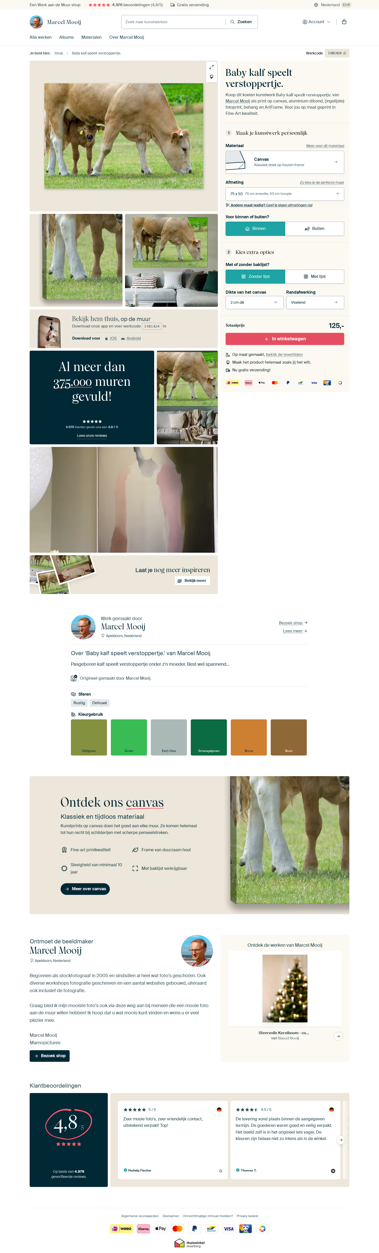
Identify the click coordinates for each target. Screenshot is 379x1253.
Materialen (91, 37)
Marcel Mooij (64, 22)
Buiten (318, 228)
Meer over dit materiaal (325, 145)
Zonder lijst (259, 276)
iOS (113, 338)
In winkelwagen (289, 339)
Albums (66, 37)
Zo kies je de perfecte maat (322, 182)
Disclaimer (171, 1216)
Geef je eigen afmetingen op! (271, 205)
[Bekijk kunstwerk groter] (211, 66)
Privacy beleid (247, 1216)
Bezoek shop (291, 622)
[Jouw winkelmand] (344, 22)
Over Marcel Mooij (126, 37)
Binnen (259, 228)
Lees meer (293, 630)
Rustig (79, 702)
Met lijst (318, 276)
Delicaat (99, 702)
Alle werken (41, 37)
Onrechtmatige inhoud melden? (208, 1216)
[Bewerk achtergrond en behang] (211, 76)
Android (134, 338)
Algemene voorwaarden (140, 1216)
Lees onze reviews (92, 435)
